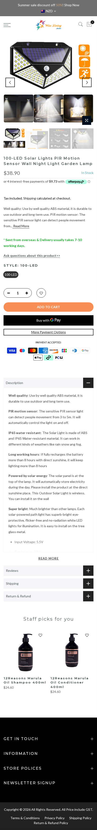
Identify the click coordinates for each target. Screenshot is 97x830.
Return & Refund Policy (51, 823)
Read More (20, 226)
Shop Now (71, 5)
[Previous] (10, 82)
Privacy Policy (54, 818)
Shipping (29, 198)
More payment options (48, 332)
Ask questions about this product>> (32, 255)
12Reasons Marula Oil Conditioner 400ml (69, 682)
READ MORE (48, 558)
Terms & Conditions (25, 818)
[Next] (87, 82)
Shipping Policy (80, 818)
